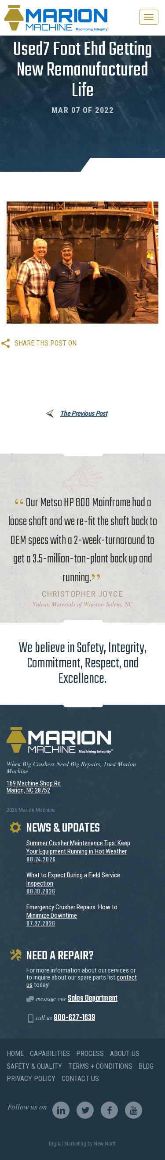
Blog (146, 1066)
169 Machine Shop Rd (34, 783)
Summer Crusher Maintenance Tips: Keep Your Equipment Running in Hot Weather (78, 851)
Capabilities (50, 1053)
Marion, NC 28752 (28, 790)
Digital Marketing (67, 1144)
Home (15, 1053)
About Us (124, 1053)
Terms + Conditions (100, 1066)
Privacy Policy (31, 1078)
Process (90, 1053)
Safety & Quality (34, 1066)
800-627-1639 (74, 1018)
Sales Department (92, 998)
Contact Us (80, 1078)
